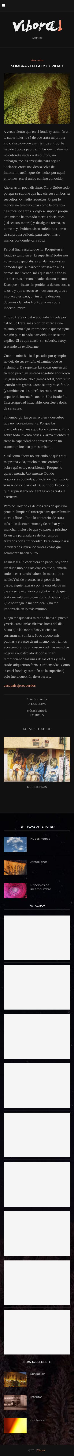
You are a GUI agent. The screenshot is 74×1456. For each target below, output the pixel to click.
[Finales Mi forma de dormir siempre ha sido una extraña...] (37, 1311)
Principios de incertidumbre (40, 887)
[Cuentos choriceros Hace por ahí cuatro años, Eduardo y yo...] (37, 917)
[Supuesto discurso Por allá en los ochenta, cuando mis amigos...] (37, 1213)
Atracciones (38, 862)
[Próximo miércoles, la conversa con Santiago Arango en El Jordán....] (37, 966)
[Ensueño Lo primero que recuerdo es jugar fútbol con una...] (37, 1114)
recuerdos (28, 685)
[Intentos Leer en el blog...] (37, 1065)
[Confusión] (15, 1425)
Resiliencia (37, 787)
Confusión (37, 1420)
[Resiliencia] (37, 759)
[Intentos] (15, 1402)
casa (7, 685)
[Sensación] (15, 1379)
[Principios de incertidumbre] (15, 890)
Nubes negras (40, 838)
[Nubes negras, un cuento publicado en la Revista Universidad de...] (37, 1016)
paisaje (15, 685)
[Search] (70, 5)
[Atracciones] (15, 867)
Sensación (37, 1374)
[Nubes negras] (15, 844)
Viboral (41, 1450)
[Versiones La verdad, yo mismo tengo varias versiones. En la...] (37, 1163)
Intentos (36, 1397)
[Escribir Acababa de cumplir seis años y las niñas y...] (37, 1262)
